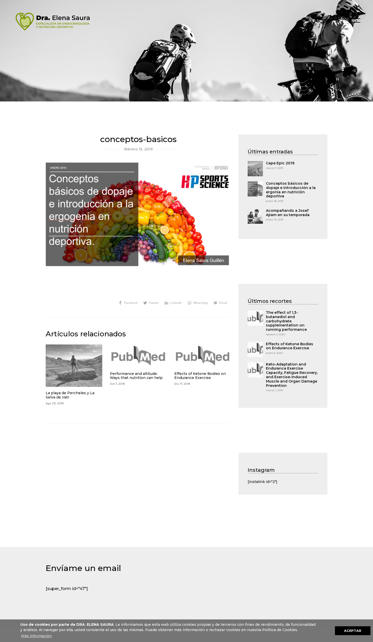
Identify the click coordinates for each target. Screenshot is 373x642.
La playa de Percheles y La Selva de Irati (70, 395)
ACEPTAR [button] (352, 631)
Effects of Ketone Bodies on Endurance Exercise (200, 376)
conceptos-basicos (138, 139)
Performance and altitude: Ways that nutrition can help (136, 376)
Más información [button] (36, 636)
